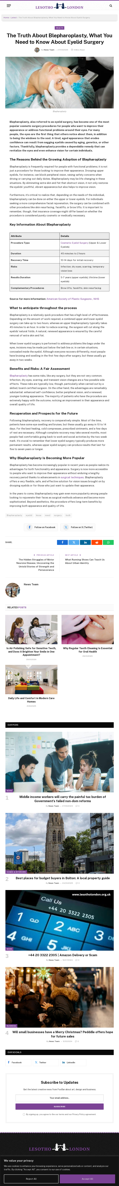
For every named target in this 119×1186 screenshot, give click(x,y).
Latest (14, 18)
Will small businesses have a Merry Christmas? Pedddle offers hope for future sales (62, 1034)
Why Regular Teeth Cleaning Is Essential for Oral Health (87, 650)
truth (68, 515)
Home (6, 18)
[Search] (110, 5)
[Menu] (9, 5)
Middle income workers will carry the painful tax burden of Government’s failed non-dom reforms (62, 799)
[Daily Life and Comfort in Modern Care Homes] (31, 679)
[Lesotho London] (59, 6)
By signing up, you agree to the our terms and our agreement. (61, 1114)
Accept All (87, 1179)
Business (11, 1026)
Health (59, 28)
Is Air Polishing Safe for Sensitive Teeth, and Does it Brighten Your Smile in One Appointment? (31, 652)
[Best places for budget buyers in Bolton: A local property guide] (59, 843)
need (47, 515)
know (38, 515)
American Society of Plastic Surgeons (69, 298)
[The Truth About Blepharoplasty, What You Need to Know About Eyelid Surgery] (59, 82)
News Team (49, 50)
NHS (96, 298)
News (9, 791)
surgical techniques (72, 477)
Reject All (31, 1179)
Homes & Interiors (16, 872)
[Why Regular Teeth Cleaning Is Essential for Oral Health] (88, 629)
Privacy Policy (78, 1114)
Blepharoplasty (19, 375)
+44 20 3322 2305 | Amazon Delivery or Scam (62, 955)
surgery (58, 515)
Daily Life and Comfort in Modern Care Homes (31, 700)
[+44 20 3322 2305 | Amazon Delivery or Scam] (59, 920)
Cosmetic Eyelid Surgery (74, 242)
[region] (59, 1171)
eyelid (29, 515)
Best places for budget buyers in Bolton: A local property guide (63, 878)
